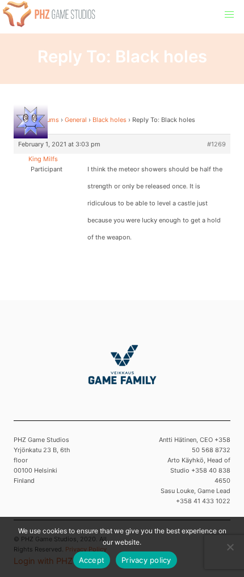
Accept (92, 560)
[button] (229, 15)
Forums (48, 120)
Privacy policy (146, 560)
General (76, 120)
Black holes (109, 120)
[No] (229, 547)
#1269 (216, 144)
